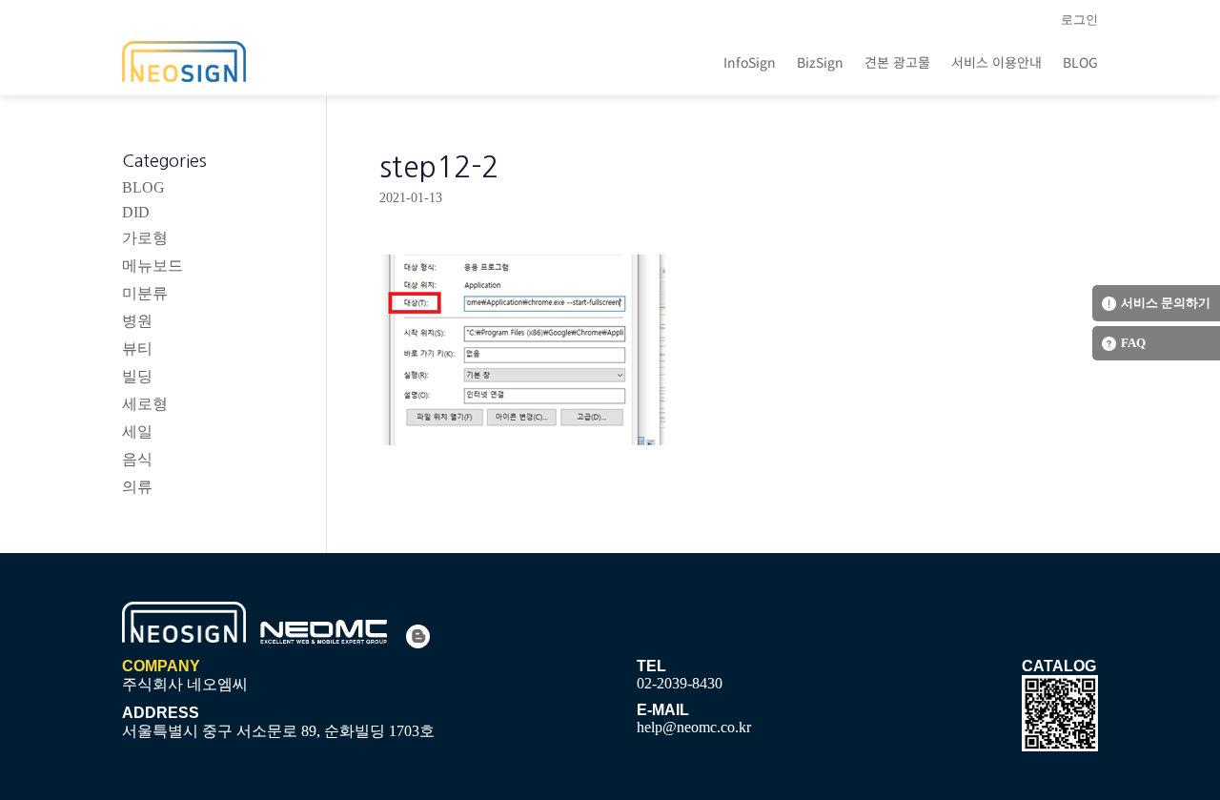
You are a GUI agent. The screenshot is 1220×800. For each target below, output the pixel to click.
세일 (137, 431)
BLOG (1080, 62)
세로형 (145, 404)
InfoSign (749, 62)
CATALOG (1059, 666)
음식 (137, 459)
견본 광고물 (897, 62)
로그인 (1079, 19)
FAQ (1133, 343)
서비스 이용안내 (996, 62)
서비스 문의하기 (1165, 303)
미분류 (145, 293)
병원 (137, 321)
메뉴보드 (152, 265)
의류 (137, 487)
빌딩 (137, 376)
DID (136, 212)
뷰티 (137, 348)
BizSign (820, 62)
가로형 (145, 238)
